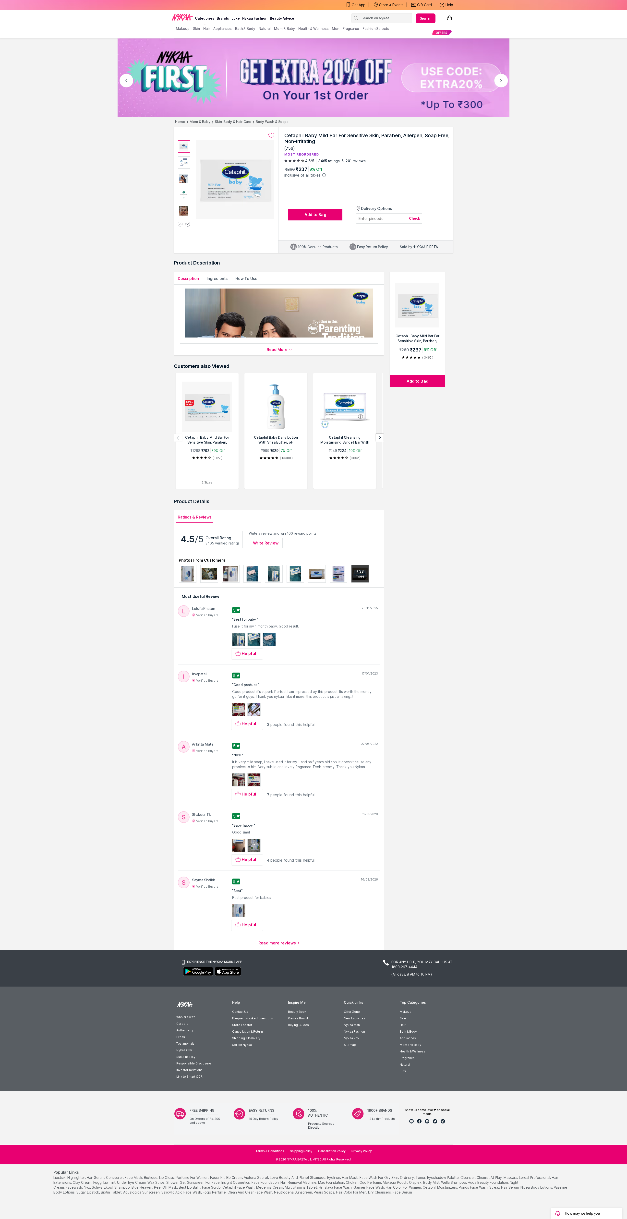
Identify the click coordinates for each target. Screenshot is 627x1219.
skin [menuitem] (196, 28)
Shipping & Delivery (246, 1038)
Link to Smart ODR (189, 1076)
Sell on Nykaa (242, 1045)
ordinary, (407, 1177)
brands (223, 18)
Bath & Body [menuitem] (245, 28)
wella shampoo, (454, 1182)
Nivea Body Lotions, (536, 1187)
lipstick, (59, 1177)
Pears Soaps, (324, 1192)
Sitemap (350, 1045)
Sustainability (185, 1057)
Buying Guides (298, 1025)
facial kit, (217, 1177)
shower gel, (176, 1182)
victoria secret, (256, 1177)
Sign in (426, 18)
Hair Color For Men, (351, 1192)
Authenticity (184, 1030)
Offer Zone (352, 1012)
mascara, (511, 1177)
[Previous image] (180, 224)
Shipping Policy (301, 1151)
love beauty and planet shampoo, (298, 1177)
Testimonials (185, 1043)
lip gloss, (167, 1177)
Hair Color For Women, (404, 1187)
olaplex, (415, 1182)
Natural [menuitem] (265, 28)
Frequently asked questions (252, 1018)
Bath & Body (408, 1031)
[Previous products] (178, 438)
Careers (182, 1024)
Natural (405, 1064)
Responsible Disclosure (193, 1063)
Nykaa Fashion (254, 18)
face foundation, (265, 1182)
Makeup (405, 1012)
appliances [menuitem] (222, 28)
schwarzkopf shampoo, (111, 1187)
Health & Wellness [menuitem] (313, 28)
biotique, (151, 1177)
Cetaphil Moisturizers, (440, 1187)
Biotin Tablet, (111, 1192)
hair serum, (96, 1177)
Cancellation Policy (332, 1151)
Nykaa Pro (351, 1038)
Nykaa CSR (184, 1050)
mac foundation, (331, 1182)
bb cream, (234, 1177)
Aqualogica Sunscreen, (141, 1192)
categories (204, 18)
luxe (235, 18)
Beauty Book (297, 1012)
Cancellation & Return (247, 1031)
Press (180, 1037)
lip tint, (109, 1182)
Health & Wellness (412, 1051)
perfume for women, (192, 1177)
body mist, (431, 1182)
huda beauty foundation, (488, 1182)
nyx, (87, 1187)
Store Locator (242, 1025)
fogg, (97, 1182)
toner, (421, 1177)
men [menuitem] (335, 28)
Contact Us (240, 1012)
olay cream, (82, 1182)
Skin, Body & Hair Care (233, 122)
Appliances (408, 1038)
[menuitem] (441, 32)
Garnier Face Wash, (369, 1187)
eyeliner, (334, 1177)
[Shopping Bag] (449, 18)
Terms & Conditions (269, 1151)
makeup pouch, (395, 1182)
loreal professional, (535, 1177)
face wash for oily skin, (379, 1177)
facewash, (74, 1187)
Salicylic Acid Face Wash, (181, 1192)
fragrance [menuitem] (351, 28)
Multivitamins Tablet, (301, 1187)
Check (414, 218)
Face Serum (402, 1192)
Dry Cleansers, (380, 1192)
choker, (352, 1182)
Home (180, 122)
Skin (403, 1018)
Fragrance (407, 1058)
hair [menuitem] (206, 28)
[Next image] (187, 224)
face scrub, (211, 1187)
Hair (403, 1025)
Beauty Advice (282, 18)
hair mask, (350, 1177)
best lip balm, (190, 1187)
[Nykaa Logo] (182, 17)
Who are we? (185, 1017)
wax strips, (156, 1182)
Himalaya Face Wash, (335, 1187)
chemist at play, (490, 1177)
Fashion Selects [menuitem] (375, 28)
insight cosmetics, (236, 1182)
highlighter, (76, 1177)
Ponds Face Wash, (473, 1187)
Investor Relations (189, 1070)
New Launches (354, 1018)
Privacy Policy (361, 1151)
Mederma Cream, (270, 1187)
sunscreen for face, (203, 1182)
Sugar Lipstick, (88, 1192)
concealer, (115, 1177)
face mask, (134, 1177)
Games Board (298, 1018)
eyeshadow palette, (443, 1177)
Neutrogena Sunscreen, (293, 1192)
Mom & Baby (200, 122)
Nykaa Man (352, 1025)
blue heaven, (142, 1187)
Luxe (403, 1071)
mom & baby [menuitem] (284, 28)
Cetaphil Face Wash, (238, 1187)
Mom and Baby (410, 1045)
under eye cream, (131, 1182)
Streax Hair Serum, (504, 1187)
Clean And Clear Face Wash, (250, 1192)
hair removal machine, (298, 1182)
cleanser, (468, 1177)
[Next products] (380, 438)
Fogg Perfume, (215, 1192)
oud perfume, (371, 1182)
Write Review (265, 543)
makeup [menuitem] (182, 28)
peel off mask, (166, 1187)
